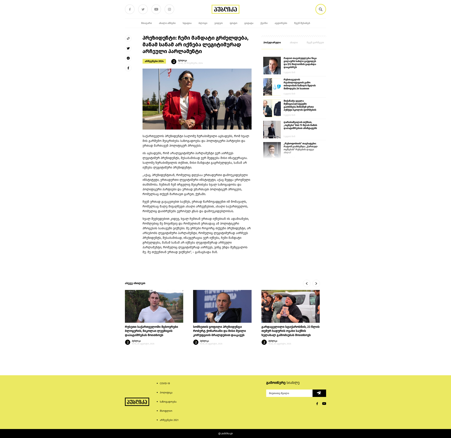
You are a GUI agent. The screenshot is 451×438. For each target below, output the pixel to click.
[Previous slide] (306, 283)
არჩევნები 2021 (169, 420)
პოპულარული (272, 42)
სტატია (187, 23)
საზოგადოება (168, 401)
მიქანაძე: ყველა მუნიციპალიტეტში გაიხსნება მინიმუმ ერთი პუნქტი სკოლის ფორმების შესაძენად (300, 105)
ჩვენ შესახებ (302, 23)
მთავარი (146, 23)
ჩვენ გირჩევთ (315, 42)
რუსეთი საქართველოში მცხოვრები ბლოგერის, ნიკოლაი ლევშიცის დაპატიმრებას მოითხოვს (151, 331)
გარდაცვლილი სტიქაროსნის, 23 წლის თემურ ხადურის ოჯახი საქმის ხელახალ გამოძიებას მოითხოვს (290, 331)
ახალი (294, 42)
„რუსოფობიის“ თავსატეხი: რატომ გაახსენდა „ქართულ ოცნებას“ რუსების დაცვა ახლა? (301, 148)
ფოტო (233, 23)
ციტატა (248, 23)
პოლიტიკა (166, 392)
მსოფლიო (166, 410)
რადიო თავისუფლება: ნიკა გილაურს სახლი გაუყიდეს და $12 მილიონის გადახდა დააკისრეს (300, 63)
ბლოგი (203, 23)
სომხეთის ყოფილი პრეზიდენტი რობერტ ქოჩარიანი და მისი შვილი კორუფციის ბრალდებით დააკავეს (219, 331)
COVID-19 (165, 383)
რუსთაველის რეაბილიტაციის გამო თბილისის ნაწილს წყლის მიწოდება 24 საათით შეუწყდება (300, 84)
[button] (320, 9)
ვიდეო (218, 23)
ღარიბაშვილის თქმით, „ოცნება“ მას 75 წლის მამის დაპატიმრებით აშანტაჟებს (300, 125)
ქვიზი (264, 23)
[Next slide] (316, 283)
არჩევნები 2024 (154, 61)
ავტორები (281, 23)
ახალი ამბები (167, 23)
